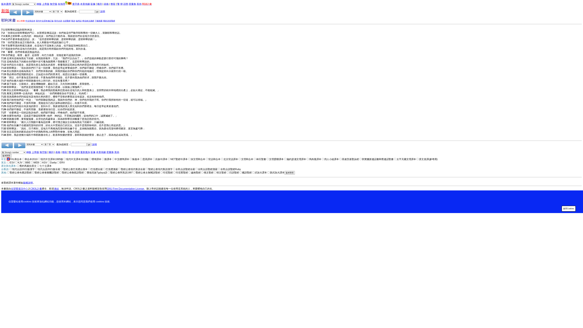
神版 (39, 4)
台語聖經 (67, 21)
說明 (102, 11)
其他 (139, 4)
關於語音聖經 (109, 21)
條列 (99, 4)
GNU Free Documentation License (125, 188)
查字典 (76, 4)
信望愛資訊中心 (19, 188)
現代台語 (58, 21)
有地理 (61, 4)
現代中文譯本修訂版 (45, 21)
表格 (106, 4)
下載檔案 (99, 21)
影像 (92, 4)
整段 (113, 4)
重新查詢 (85, 152)
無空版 (53, 4)
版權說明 (28, 182)
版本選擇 (6, 4)
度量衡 (132, 4)
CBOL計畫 (36, 188)
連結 (56, 188)
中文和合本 (30, 21)
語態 (125, 4)
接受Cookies (568, 208)
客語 (73, 21)
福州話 (79, 21)
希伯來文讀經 (88, 21)
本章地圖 (85, 4)
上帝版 (45, 4)
